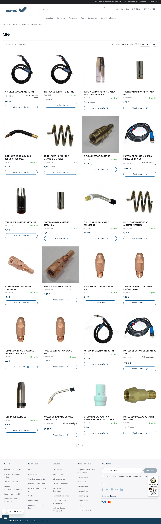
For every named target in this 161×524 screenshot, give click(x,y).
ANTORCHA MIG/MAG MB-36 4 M (99, 351)
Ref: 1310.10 (9, 225)
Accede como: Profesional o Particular (106, 2)
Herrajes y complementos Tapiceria (13, 487)
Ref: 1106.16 (9, 96)
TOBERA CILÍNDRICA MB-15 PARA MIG (138, 93)
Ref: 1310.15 (127, 98)
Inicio (30, 469)
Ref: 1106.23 (48, 162)
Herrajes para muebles (12, 469)
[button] (49, 18)
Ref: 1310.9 (87, 423)
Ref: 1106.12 (48, 424)
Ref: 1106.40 (88, 354)
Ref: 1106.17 (48, 357)
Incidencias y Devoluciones (135, 2)
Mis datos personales (61, 484)
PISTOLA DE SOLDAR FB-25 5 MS (59, 92)
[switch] (153, 493)
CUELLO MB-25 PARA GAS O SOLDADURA (96, 223)
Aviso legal (32, 474)
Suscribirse (150, 471)
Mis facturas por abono (62, 474)
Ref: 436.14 (127, 358)
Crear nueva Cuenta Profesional (60, 502)
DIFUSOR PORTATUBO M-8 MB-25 (59, 286)
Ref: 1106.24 (127, 228)
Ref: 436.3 (8, 357)
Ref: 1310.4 (8, 162)
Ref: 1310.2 (87, 98)
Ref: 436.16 (127, 163)
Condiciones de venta (36, 479)
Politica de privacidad (36, 484)
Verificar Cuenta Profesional (59, 509)
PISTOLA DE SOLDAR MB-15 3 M (19, 92)
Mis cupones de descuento (59, 489)
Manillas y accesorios (12, 482)
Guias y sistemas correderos (10, 500)
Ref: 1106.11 (88, 228)
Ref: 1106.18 (9, 292)
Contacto (153, 2)
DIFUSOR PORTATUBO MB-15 (97, 156)
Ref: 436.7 (47, 95)
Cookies (31, 496)
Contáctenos (33, 501)
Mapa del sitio (82, 491)
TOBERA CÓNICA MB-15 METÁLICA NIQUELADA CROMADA (99, 93)
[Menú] (157, 477)
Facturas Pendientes (61, 496)
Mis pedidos (57, 469)
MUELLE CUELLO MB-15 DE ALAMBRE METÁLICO (56, 157)
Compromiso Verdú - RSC (36, 506)
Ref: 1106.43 (48, 290)
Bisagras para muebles (12, 494)
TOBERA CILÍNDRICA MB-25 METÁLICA (56, 223)
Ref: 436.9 (126, 292)
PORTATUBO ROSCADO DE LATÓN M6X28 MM (138, 418)
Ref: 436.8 (126, 423)
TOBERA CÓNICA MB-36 (15, 417)
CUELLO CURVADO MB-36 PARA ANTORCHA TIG (58, 418)
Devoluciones (82, 501)
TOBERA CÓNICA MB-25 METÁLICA (20, 222)
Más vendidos (82, 486)
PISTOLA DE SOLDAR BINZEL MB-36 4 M (139, 352)
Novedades (81, 482)
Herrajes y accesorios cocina (12, 475)
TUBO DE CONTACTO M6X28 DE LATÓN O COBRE (137, 288)
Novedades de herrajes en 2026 (37, 489)
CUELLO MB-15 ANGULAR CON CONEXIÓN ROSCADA (18, 157)
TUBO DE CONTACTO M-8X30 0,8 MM (59, 352)
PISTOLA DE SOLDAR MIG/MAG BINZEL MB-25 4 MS (137, 157)
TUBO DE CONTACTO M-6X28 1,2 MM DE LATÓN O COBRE (19, 352)
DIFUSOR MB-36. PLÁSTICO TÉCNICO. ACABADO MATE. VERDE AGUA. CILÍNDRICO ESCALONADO (99, 418)
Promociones (82, 477)
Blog (79, 505)
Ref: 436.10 (8, 420)
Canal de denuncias (85, 510)
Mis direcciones (59, 479)
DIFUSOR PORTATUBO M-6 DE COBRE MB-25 (18, 288)
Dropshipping (82, 496)
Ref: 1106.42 (88, 159)
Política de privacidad (128, 476)
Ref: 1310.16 (48, 228)
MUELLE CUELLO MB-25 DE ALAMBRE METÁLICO (135, 223)
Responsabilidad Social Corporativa (86, 471)
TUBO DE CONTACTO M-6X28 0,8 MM (98, 288)
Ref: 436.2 (87, 292)
